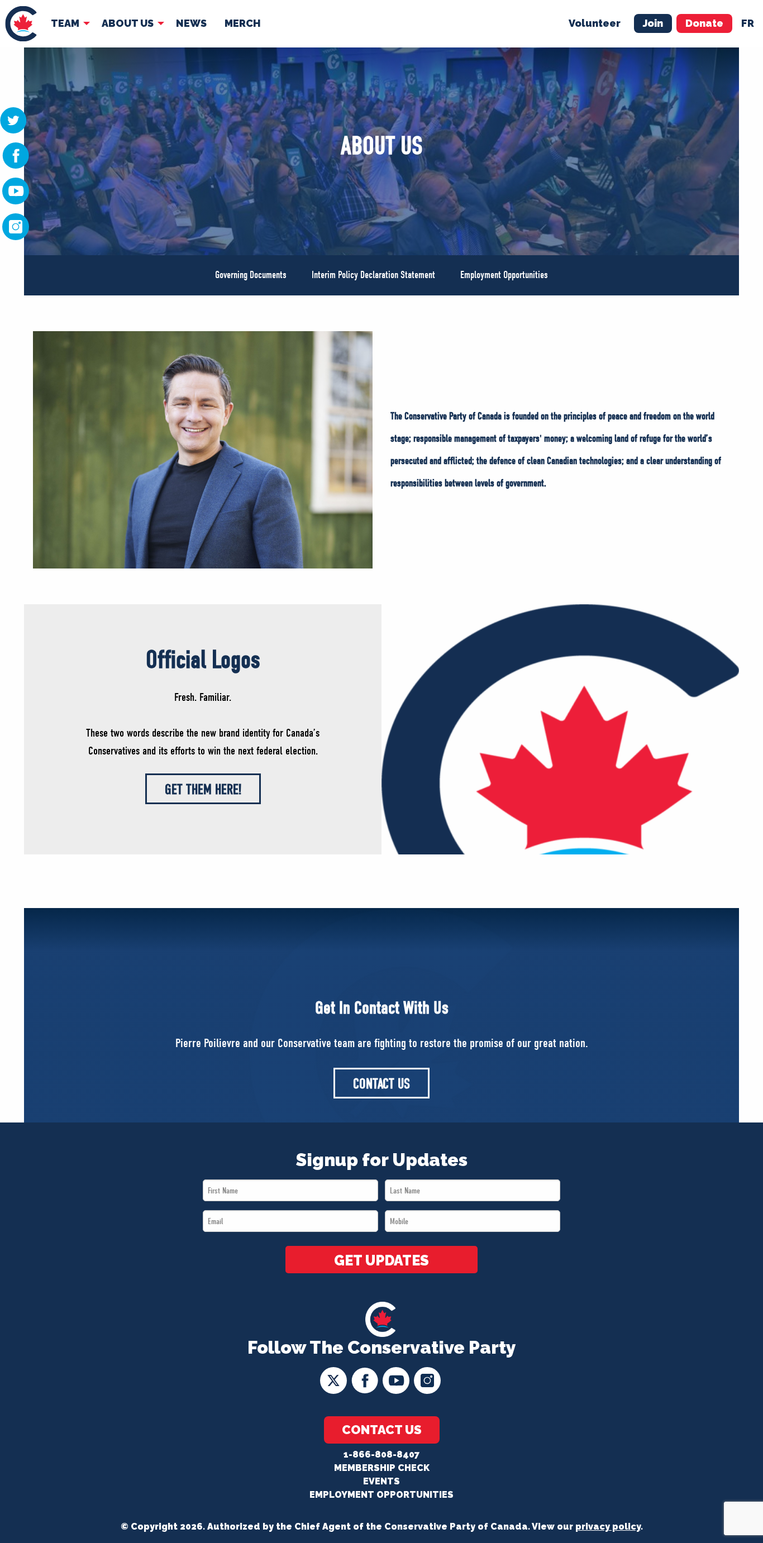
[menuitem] (21, 23)
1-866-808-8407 (381, 1454)
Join (653, 23)
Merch (243, 23)
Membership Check (382, 1468)
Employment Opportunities (504, 275)
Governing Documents (251, 275)
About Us (128, 23)
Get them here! (203, 789)
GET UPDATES (381, 1260)
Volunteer (595, 23)
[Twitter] (13, 119)
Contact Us (381, 1084)
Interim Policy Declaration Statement (373, 275)
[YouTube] (15, 190)
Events (381, 1481)
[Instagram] (15, 226)
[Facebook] (15, 155)
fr (747, 23)
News (191, 23)
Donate (704, 23)
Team (65, 23)
